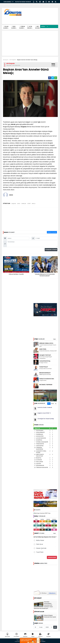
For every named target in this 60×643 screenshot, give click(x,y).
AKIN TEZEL (42, 349)
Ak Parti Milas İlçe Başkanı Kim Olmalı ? (45, 537)
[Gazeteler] (49, 1)
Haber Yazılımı (41, 641)
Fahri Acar (39, 544)
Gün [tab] (49, 403)
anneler (23, 203)
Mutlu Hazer (40, 540)
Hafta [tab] (52, 403)
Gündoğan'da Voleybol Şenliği (44, 419)
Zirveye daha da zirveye (45, 368)
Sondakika (16, 636)
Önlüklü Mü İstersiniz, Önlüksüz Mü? (48, 351)
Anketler (48, 636)
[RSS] (55, 1)
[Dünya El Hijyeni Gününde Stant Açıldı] (38, 617)
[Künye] (52, 1)
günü (29, 203)
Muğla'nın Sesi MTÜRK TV (42, 414)
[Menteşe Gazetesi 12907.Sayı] (42, 513)
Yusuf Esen (39, 552)
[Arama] (36, 1)
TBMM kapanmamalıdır (45, 374)
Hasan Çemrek (41, 548)
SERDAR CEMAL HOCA (46, 343)
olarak (13, 124)
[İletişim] (40, 1)
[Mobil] (33, 1)
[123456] (45, 577)
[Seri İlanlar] (46, 1)
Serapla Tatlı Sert (45, 355)
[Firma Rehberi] (43, 1)
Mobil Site (7, 636)
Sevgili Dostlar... (43, 380)
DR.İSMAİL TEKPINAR (45, 385)
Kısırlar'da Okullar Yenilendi (23, 1)
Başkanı (24, 127)
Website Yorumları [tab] (52, 232)
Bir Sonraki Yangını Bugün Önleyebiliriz (45, 357)
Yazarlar (40, 636)
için (39, 122)
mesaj (33, 203)
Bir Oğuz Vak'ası (43, 362)
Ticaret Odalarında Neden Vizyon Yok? (47, 345)
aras (18, 203)
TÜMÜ (54, 339)
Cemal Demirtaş (44, 361)
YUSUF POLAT (43, 367)
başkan (14, 203)
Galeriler (25, 636)
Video (32, 636)
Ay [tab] (55, 403)
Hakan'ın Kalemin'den (46, 379)
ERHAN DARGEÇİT (45, 373)
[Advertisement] (28, 19)
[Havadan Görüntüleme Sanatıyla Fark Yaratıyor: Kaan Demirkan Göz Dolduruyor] (38, 604)
